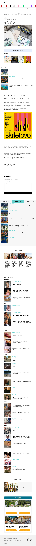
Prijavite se (18, 193)
